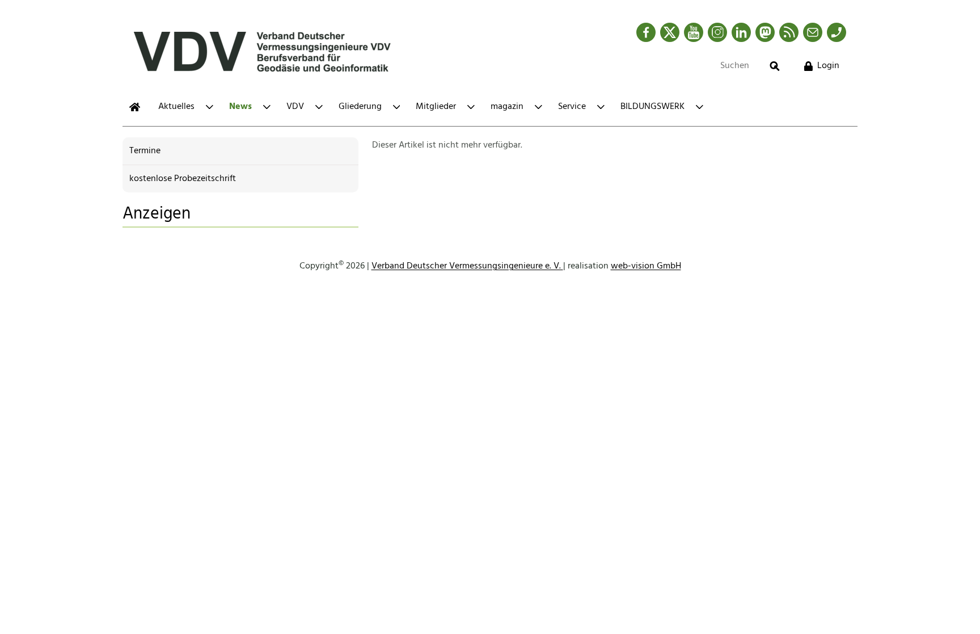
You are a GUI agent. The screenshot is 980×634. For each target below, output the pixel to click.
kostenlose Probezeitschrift (182, 178)
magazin (507, 106)
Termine (144, 151)
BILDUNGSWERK (652, 106)
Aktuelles (176, 106)
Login (828, 65)
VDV (295, 106)
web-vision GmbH (646, 266)
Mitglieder (436, 106)
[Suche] (775, 66)
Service (572, 106)
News (240, 106)
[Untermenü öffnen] (209, 107)
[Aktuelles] (134, 107)
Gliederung (360, 106)
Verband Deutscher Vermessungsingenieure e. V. (467, 266)
